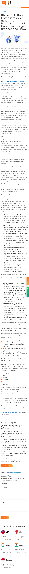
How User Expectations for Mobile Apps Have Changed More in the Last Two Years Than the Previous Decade (14, 441)
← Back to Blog (5, 11)
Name (3, 503)
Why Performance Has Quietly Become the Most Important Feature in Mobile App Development (14, 447)
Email (3, 510)
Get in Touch (6, 466)
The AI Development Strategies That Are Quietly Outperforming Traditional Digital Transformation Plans (14, 453)
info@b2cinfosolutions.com (9, 412)
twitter (14, 473)
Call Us (27, 282)
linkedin (19, 473)
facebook (9, 473)
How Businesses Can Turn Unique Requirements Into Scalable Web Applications (11, 426)
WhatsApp (27, 292)
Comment (4, 484)
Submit (4, 518)
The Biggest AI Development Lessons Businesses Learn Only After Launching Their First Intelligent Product (13, 459)
